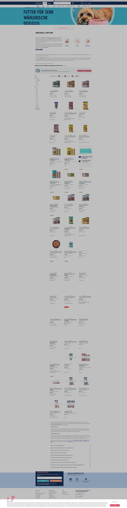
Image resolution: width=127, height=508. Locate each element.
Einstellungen (114, 501)
